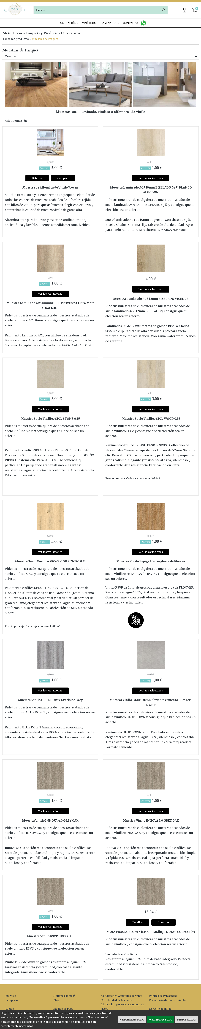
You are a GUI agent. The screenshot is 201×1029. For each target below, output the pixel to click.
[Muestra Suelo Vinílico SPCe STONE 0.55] (50, 386)
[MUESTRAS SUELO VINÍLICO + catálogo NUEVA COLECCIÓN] (151, 904)
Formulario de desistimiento (167, 1000)
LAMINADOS (109, 23)
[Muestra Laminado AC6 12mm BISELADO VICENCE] (151, 271)
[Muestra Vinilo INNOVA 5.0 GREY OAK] (151, 788)
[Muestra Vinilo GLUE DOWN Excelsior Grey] (50, 668)
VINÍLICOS (89, 23)
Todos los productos (16, 38)
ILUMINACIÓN (67, 23)
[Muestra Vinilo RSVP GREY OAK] (50, 904)
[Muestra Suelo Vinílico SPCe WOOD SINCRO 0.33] (50, 529)
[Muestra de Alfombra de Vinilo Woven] (50, 155)
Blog (56, 1000)
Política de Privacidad (163, 995)
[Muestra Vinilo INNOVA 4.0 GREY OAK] (50, 788)
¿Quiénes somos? (64, 995)
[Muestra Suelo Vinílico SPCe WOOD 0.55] (151, 386)
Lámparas (11, 1000)
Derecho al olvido (160, 1008)
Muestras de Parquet (45, 38)
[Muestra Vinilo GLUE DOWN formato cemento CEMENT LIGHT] (151, 668)
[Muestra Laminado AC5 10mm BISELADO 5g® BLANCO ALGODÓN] (151, 155)
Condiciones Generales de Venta (121, 995)
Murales (10, 995)
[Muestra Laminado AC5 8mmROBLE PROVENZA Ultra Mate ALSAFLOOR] (50, 271)
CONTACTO (130, 23)
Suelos (9, 1008)
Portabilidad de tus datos (117, 1000)
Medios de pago (63, 1008)
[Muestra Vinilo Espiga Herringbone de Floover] (151, 529)
